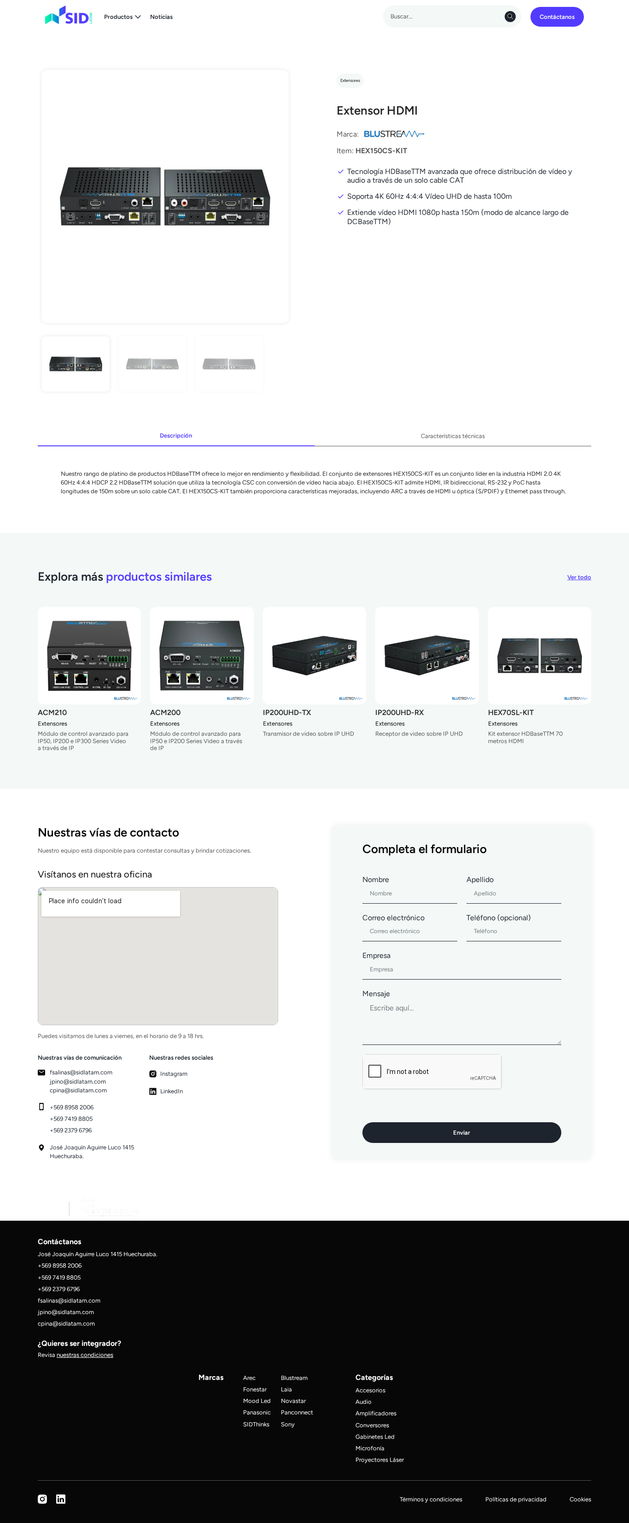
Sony (288, 1424)
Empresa (376, 955)
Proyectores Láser (379, 1459)
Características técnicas (453, 436)
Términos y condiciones (431, 1499)
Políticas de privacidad (516, 1499)
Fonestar (255, 1389)
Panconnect (297, 1412)
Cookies (580, 1499)
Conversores (372, 1425)
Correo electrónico (393, 917)
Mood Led (257, 1400)
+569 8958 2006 (71, 1107)
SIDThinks (256, 1424)
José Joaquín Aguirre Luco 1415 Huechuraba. (97, 1254)
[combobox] (452, 17)
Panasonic (257, 1412)
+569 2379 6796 (71, 1130)
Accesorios (370, 1390)
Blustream (294, 1377)
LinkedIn (171, 1091)
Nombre (375, 879)
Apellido (480, 879)
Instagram (173, 1073)
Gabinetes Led (375, 1436)
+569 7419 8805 (71, 1118)
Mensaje (376, 993)
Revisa (75, 1354)
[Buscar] (510, 16)
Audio (363, 1401)
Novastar (293, 1400)
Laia (286, 1389)
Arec (249, 1377)
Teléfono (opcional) (498, 917)
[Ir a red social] (42, 1502)
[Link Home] (68, 15)
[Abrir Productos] (138, 17)
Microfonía (369, 1448)
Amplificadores (375, 1413)
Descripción (176, 436)
